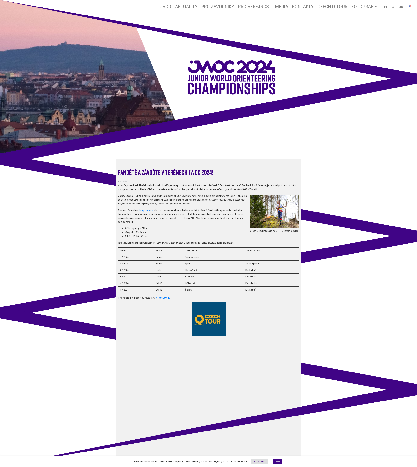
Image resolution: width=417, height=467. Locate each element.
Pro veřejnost (254, 7)
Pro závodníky (217, 7)
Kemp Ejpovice (146, 210)
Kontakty (303, 7)
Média (281, 7)
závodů (166, 297)
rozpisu (159, 297)
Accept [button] (277, 461)
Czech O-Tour (332, 7)
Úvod (165, 7)
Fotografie (364, 7)
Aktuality (186, 7)
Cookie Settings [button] (259, 461)
